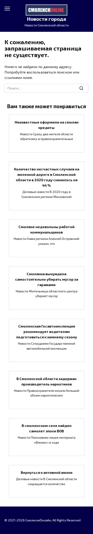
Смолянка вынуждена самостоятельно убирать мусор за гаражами (46, 278)
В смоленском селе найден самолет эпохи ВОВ (47, 428)
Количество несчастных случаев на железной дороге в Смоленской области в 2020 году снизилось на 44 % (46, 177)
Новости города (46, 19)
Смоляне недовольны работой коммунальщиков (46, 229)
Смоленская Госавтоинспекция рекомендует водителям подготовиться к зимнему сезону (46, 331)
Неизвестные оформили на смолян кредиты (47, 124)
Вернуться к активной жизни (46, 472)
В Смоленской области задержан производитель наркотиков (46, 381)
